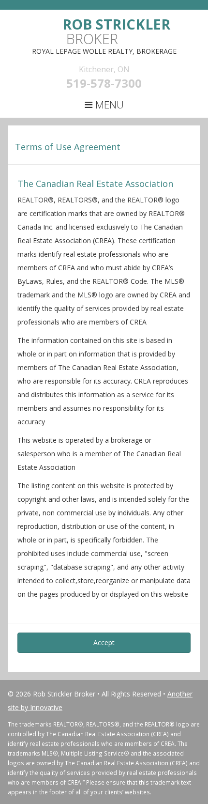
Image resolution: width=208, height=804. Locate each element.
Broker (116, 31)
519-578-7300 (104, 83)
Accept (104, 642)
